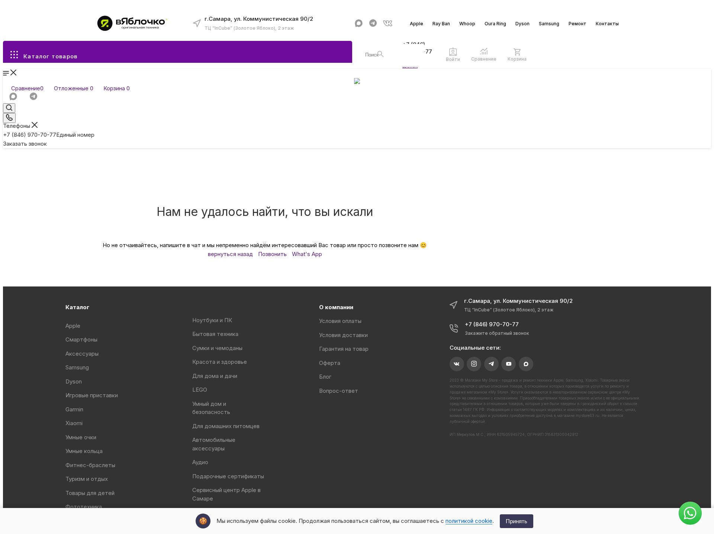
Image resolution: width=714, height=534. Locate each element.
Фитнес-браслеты (90, 465)
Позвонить (272, 254)
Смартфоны (81, 339)
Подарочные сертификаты (228, 476)
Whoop (467, 23)
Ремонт (577, 23)
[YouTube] (508, 364)
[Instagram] (474, 364)
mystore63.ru (587, 415)
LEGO (199, 389)
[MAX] (358, 23)
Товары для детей (90, 492)
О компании (336, 307)
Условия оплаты (340, 320)
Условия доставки (343, 335)
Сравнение (483, 59)
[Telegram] (373, 23)
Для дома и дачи (214, 375)
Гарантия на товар (344, 348)
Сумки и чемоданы (217, 348)
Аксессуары (82, 353)
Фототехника (83, 506)
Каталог (77, 307)
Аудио (200, 462)
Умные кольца (84, 450)
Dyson (522, 23)
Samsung (549, 23)
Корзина (517, 59)
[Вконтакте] (387, 23)
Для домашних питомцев (226, 426)
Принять (516, 521)
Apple (416, 23)
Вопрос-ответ (338, 390)
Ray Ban (441, 23)
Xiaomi (74, 423)
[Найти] (380, 54)
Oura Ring (495, 23)
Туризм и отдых (86, 478)
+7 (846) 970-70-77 (48, 134)
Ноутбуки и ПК (212, 320)
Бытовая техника (215, 333)
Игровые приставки (91, 395)
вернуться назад (230, 254)
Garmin (74, 409)
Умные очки (80, 437)
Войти (453, 59)
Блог (325, 376)
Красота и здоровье (219, 361)
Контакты (607, 23)
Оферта (329, 362)
